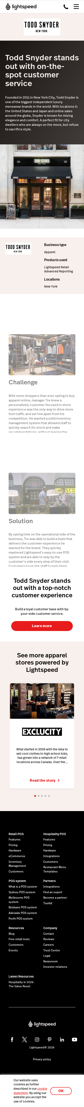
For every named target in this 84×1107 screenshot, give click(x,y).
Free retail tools (19, 939)
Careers (48, 945)
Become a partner (55, 898)
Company (50, 928)
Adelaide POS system (23, 913)
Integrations (51, 856)
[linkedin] (62, 1039)
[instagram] (37, 1039)
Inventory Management (17, 864)
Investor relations (55, 967)
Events (13, 950)
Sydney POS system (22, 892)
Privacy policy (42, 1059)
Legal (46, 956)
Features (14, 840)
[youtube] (74, 1039)
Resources (16, 928)
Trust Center (51, 950)
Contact (48, 934)
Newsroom (50, 961)
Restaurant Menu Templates (54, 869)
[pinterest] (49, 1039)
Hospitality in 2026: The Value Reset (21, 984)
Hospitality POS (54, 834)
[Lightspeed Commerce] (20, 6)
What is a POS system (23, 887)
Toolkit (47, 903)
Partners (49, 881)
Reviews (48, 939)
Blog (11, 934)
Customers (16, 872)
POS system (17, 881)
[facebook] (12, 1039)
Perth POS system (21, 919)
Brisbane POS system (23, 907)
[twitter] (24, 1039)
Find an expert (52, 892)
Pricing (13, 845)
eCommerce (17, 856)
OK (61, 1090)
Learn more (42, 625)
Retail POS (16, 834)
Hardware (15, 851)
